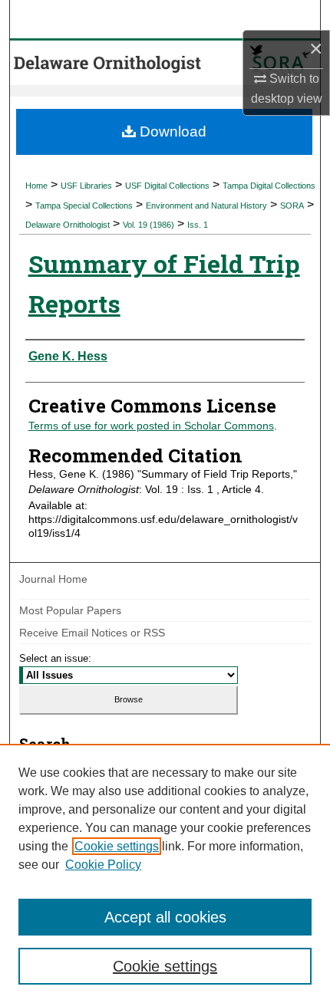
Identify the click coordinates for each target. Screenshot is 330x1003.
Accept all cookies (165, 917)
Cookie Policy (103, 864)
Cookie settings (116, 846)
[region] (165, 873)
